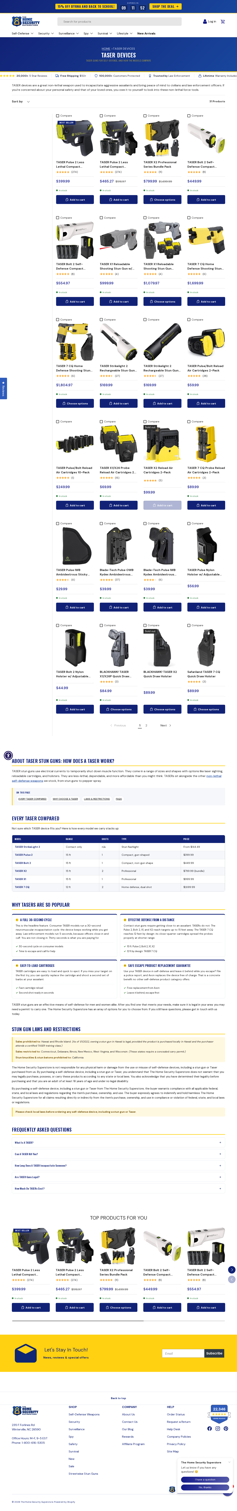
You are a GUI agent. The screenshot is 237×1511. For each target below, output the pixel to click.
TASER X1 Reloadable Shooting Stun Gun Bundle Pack (158, 268)
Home (106, 49)
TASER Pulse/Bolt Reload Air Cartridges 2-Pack (205, 368)
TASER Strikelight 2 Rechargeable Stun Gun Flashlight (117, 370)
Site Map (173, 1451)
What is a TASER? (24, 1142)
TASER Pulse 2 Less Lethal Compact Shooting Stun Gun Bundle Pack (114, 168)
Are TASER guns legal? (27, 1177)
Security (74, 1422)
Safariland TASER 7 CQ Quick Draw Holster (203, 674)
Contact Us (130, 1422)
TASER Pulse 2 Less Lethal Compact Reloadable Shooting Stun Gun (71, 168)
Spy (71, 1437)
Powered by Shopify (64, 1501)
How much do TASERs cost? (29, 1188)
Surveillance (77, 1429)
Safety (73, 1444)
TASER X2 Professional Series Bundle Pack (159, 164)
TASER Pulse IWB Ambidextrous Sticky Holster (72, 574)
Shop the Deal (163, 6)
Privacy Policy (176, 1444)
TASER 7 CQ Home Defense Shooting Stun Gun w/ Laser (204, 268)
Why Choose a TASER (65, 799)
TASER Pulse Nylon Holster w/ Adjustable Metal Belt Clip (203, 574)
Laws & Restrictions (97, 799)
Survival (74, 1451)
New (71, 1459)
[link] (118, 725)
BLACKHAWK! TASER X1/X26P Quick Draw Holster (114, 676)
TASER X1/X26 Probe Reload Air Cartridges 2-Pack (118, 472)
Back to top (118, 1398)
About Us (128, 1414)
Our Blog (127, 1429)
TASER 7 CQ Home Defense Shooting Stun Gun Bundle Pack (73, 370)
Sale (71, 1466)
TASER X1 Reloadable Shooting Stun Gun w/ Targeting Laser (116, 268)
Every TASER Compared (32, 799)
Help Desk (173, 1429)
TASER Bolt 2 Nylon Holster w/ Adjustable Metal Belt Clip (72, 676)
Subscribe (214, 1353)
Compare (66, 115)
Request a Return (179, 1422)
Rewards (128, 1437)
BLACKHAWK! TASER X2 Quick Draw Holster (160, 674)
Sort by (17, 101)
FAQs (119, 799)
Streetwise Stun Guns (83, 1474)
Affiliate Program (133, 1444)
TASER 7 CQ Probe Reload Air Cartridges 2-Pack (206, 470)
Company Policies (179, 1437)
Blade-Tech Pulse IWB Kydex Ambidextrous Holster (159, 574)
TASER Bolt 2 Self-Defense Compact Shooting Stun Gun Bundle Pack (70, 270)
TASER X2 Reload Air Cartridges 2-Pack (158, 470)
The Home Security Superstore (37, 1501)
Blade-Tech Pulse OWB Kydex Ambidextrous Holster (116, 574)
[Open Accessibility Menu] (8, 755)
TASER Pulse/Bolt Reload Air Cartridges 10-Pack (74, 470)
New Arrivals (146, 33)
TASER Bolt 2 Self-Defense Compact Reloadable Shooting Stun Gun (202, 168)
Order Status (176, 1414)
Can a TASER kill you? (26, 1154)
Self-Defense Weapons (84, 1414)
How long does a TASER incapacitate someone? (40, 1165)
